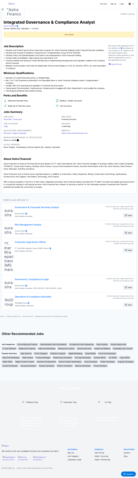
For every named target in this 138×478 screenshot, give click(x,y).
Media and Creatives (27, 348)
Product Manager (43, 358)
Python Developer (64, 366)
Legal (6, 126)
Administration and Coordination (53, 344)
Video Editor (7, 362)
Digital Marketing (75, 353)
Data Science (26, 353)
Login (122, 4)
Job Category (73, 456)
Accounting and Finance (27, 344)
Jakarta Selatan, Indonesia (24, 306)
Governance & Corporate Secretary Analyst (37, 207)
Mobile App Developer (62, 358)
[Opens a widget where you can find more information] (128, 474)
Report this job (116, 64)
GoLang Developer (28, 366)
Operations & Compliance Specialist (33, 296)
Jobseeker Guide (74, 460)
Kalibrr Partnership (102, 460)
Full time (35, 28)
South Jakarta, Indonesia (23, 216)
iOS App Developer (83, 358)
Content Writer (100, 358)
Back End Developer (11, 358)
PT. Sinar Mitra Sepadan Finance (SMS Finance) (32, 248)
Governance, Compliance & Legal (32, 279)
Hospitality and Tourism (122, 348)
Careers (127, 453)
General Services (84, 348)
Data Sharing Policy (34, 468)
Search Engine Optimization (70, 362)
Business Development (46, 362)
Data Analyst (27, 358)
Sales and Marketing (46, 348)
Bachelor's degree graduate (15, 133)
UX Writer (113, 358)
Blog (125, 456)
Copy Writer (125, 358)
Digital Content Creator (24, 362)
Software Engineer (58, 353)
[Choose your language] (131, 4)
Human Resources (118, 344)
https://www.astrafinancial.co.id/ (74, 133)
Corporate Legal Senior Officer (30, 242)
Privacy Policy (48, 468)
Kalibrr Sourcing (101, 456)
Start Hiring (99, 453)
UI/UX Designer (40, 353)
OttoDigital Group (21, 303)
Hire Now (103, 4)
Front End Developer (107, 353)
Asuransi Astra (20, 213)
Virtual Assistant (100, 366)
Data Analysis (102, 344)
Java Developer (90, 362)
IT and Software (9, 348)
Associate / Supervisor (13, 119)
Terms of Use (21, 468)
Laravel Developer (10, 366)
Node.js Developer (46, 366)
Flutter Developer (107, 362)
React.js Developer (83, 366)
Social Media (90, 353)
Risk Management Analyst (28, 224)
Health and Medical (102, 348)
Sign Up (113, 4)
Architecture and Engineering (81, 344)
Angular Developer (125, 362)
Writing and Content (66, 348)
